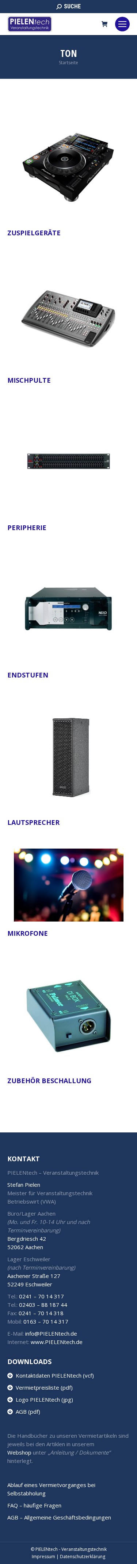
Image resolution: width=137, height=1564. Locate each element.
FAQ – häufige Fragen (34, 1505)
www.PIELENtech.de (57, 1341)
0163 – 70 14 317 (45, 1321)
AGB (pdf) (26, 1411)
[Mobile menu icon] (122, 24)
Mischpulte (29, 380)
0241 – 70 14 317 (41, 1296)
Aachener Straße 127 (33, 1275)
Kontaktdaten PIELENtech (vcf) (53, 1375)
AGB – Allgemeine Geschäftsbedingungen (59, 1517)
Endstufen (27, 675)
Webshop (19, 1452)
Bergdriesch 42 (26, 1238)
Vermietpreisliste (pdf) (43, 1387)
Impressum (43, 1556)
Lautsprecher (33, 822)
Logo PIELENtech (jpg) (43, 1399)
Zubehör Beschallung (49, 1080)
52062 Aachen (25, 1247)
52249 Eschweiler (29, 1284)
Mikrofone (27, 933)
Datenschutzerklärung (82, 1556)
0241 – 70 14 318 (41, 1313)
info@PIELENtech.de (51, 1333)
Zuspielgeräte (34, 232)
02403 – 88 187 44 (43, 1304)
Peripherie (26, 527)
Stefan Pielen (23, 1184)
